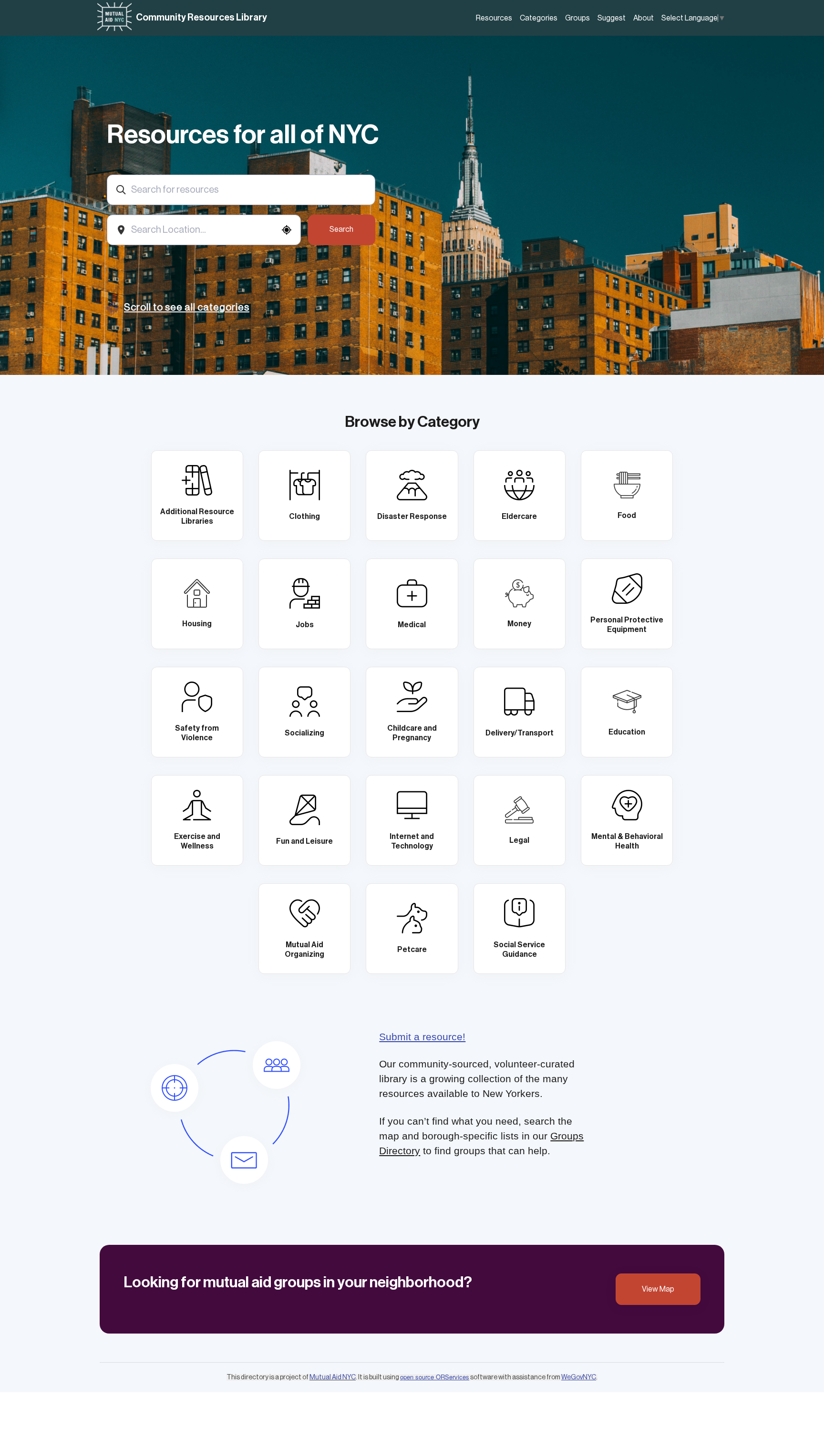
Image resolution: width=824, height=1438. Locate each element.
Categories (538, 18)
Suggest (611, 18)
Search (341, 229)
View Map (658, 1289)
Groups (577, 18)
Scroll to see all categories (186, 307)
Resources (494, 18)
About (643, 18)
